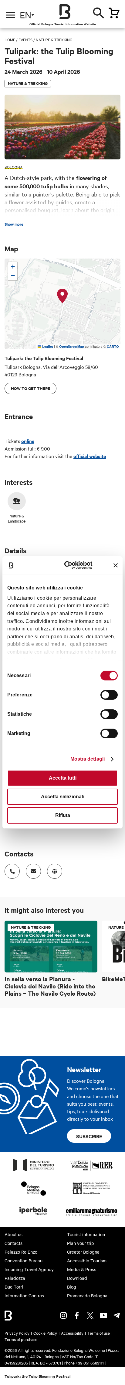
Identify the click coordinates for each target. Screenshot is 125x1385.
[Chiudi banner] (115, 565)
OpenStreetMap (71, 346)
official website (89, 456)
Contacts (13, 1243)
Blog (71, 1287)
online (27, 441)
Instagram (63, 1315)
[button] (62, 296)
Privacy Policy (17, 1333)
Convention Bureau (23, 1261)
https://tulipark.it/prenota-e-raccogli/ (54, 871)
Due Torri (14, 1287)
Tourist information (86, 1234)
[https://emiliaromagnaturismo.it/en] (91, 1217)
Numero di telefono (12, 871)
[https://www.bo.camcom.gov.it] (91, 1194)
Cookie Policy (45, 1333)
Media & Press (81, 1269)
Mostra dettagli (87, 759)
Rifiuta (62, 815)
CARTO (113, 346)
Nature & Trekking (54, 39)
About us (13, 1234)
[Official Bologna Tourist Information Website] (65, 11)
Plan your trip (80, 1243)
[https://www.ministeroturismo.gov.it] (34, 1171)
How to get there (30, 388)
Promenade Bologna (87, 1295)
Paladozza (15, 1278)
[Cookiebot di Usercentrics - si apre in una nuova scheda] (69, 565)
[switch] (109, 695)
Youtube (103, 1315)
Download (77, 1278)
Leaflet (47, 346)
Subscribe (89, 1136)
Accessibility (72, 1333)
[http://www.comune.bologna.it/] (33, 1217)
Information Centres (24, 1295)
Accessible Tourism (86, 1261)
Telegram (116, 1315)
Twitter (90, 1315)
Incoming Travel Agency (29, 1269)
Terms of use (98, 1333)
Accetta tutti (62, 777)
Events (25, 39)
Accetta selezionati (62, 796)
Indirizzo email (33, 871)
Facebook (76, 1315)
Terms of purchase (21, 1339)
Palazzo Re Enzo (21, 1252)
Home (10, 39)
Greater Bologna (83, 1252)
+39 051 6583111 (90, 1362)
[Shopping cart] (114, 13)
